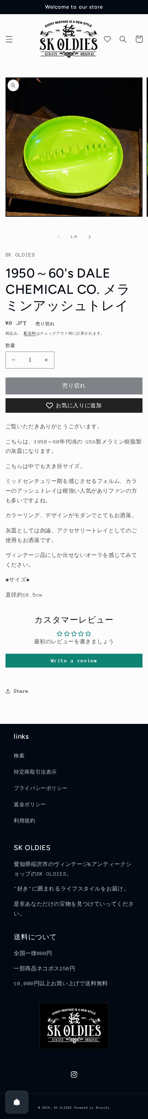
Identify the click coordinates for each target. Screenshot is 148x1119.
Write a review (74, 660)
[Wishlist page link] (107, 39)
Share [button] (21, 691)
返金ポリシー (30, 804)
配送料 (30, 334)
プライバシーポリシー (40, 788)
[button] (9, 39)
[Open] (17, 1102)
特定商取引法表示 (35, 772)
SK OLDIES (63, 1107)
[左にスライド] (58, 236)
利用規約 (24, 820)
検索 (19, 755)
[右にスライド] (89, 236)
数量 (10, 345)
